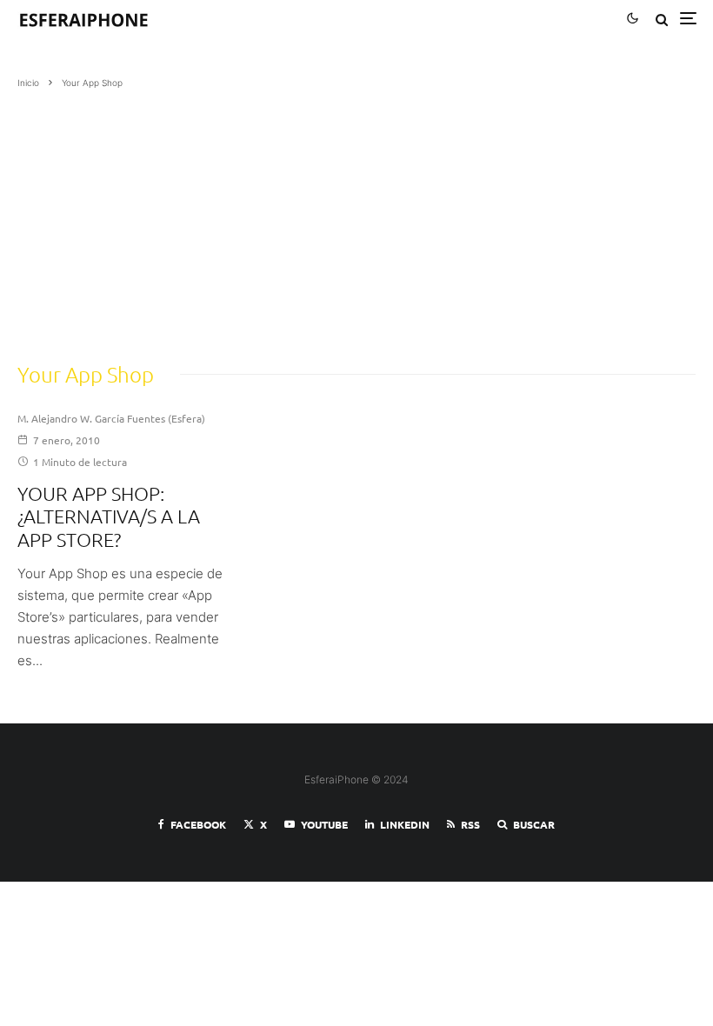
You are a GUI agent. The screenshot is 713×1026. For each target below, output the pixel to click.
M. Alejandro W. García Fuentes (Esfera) (111, 418)
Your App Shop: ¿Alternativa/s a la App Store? (108, 516)
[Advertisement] (356, 220)
